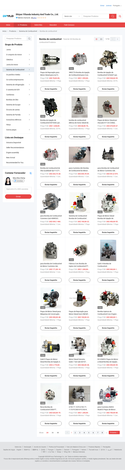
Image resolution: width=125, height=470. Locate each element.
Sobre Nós (38, 25)
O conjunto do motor (14, 54)
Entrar (102, 5)
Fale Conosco (69, 25)
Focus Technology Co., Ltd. (58, 456)
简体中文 (27, 450)
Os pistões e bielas (13, 74)
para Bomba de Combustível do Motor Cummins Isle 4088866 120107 (51, 266)
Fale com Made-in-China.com (76, 447)
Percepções (106, 447)
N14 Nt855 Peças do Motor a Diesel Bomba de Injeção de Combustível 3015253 (108, 361)
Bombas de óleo (12, 99)
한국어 (103, 450)
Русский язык (93, 450)
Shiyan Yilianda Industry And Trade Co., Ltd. (37, 14)
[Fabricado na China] (18, 5)
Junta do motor (12, 64)
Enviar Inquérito (51, 89)
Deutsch (66, 450)
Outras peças (11, 129)
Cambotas (10, 94)
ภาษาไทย (51, 452)
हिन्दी (44, 452)
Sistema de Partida (13, 114)
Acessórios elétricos (13, 119)
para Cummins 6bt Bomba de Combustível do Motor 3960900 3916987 (79, 170)
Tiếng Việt (67, 452)
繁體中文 (35, 450)
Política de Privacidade (56, 447)
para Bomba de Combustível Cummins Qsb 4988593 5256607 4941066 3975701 (51, 218)
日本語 (43, 450)
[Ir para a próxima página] (117, 39)
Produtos (23, 25)
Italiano (83, 450)
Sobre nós (18, 447)
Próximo (113, 432)
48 (58, 432)
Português (75, 450)
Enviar (18, 196)
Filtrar (8, 124)
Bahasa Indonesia (79, 452)
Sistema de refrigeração (15, 84)
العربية (110, 450)
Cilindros (9, 59)
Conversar (19, 181)
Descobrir (53, 25)
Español (59, 450)
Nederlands (118, 450)
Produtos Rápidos (94, 447)
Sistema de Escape (13, 104)
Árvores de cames (13, 109)
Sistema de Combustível (15, 69)
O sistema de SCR (13, 89)
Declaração (27, 447)
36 (53, 432)
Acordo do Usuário (40, 447)
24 (47, 433)
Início (8, 25)
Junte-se (108, 5)
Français (51, 450)
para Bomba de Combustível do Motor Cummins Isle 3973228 (108, 170)
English (19, 450)
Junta (8, 49)
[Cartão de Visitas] (31, 173)
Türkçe (59, 452)
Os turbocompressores (15, 79)
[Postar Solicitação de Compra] (120, 16)
